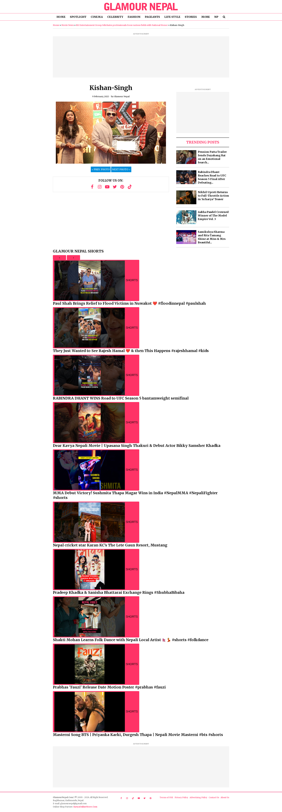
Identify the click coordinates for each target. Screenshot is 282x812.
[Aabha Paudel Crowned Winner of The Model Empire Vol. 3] (186, 217)
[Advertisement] (141, 56)
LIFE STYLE (172, 17)
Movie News (67, 25)
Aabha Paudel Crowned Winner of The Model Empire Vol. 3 (213, 215)
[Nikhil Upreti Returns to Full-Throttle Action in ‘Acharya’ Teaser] (186, 197)
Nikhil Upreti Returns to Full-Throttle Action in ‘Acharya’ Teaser (213, 195)
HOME (61, 17)
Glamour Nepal (122, 96)
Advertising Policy (198, 797)
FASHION (134, 17)
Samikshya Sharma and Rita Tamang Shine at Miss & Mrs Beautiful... (212, 237)
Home (56, 25)
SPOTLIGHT (78, 17)
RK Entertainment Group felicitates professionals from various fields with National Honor (122, 25)
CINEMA (97, 17)
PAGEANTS (152, 17)
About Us (225, 797)
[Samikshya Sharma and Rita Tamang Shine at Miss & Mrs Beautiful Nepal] (186, 237)
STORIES (191, 17)
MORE (205, 17)
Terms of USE (166, 797)
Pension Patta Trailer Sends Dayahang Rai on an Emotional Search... (212, 157)
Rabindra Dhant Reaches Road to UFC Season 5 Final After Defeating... (212, 177)
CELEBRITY (115, 17)
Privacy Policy (181, 797)
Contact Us (214, 797)
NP (216, 17)
